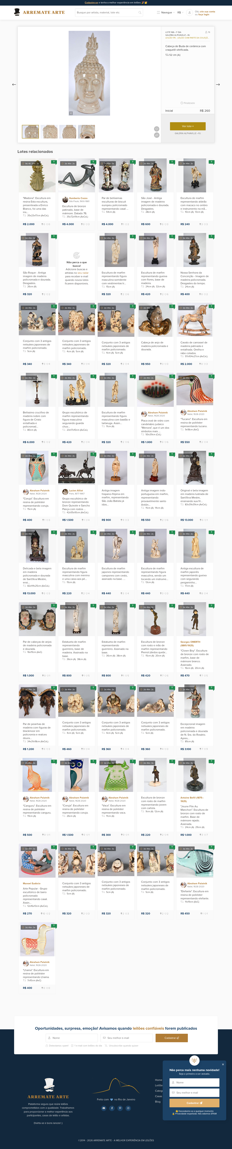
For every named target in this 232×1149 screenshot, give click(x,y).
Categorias (161, 1091)
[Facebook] (112, 1108)
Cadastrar (193, 1103)
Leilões (159, 1085)
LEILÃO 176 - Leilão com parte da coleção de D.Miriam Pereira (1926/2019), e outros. (187, 38)
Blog (157, 1101)
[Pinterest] (120, 1108)
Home (158, 1080)
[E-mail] (103, 1108)
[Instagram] (128, 1108)
